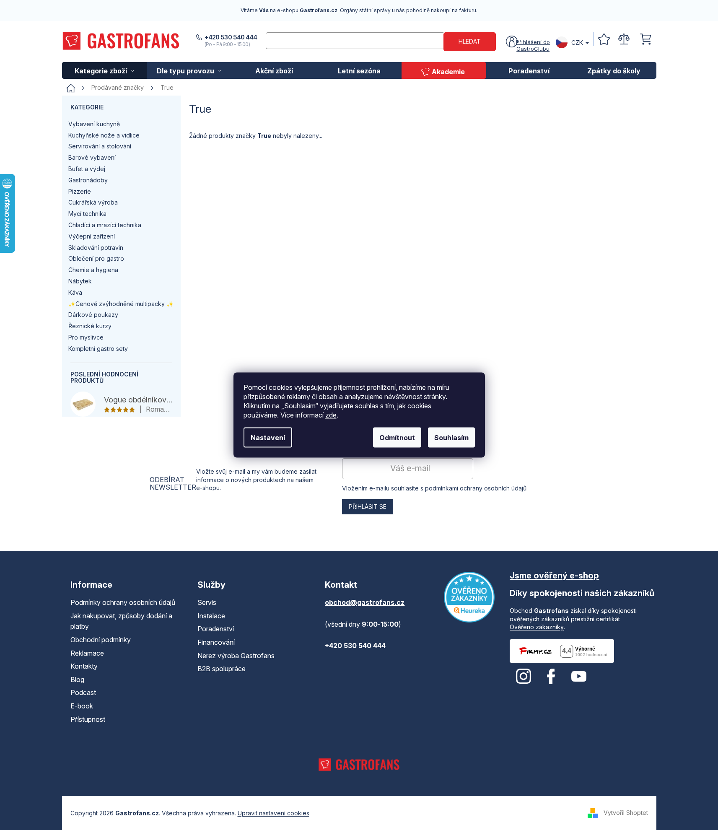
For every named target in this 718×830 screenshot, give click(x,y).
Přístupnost (87, 719)
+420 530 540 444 (231, 37)
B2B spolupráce (221, 668)
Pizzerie (79, 191)
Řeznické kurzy (89, 325)
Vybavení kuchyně (94, 123)
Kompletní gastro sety (98, 348)
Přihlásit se (367, 506)
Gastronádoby (88, 180)
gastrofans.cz (523, 676)
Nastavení (268, 437)
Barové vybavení (92, 157)
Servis (206, 602)
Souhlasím (451, 437)
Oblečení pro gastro (96, 258)
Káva (75, 292)
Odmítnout (397, 437)
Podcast (83, 692)
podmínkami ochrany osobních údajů (475, 488)
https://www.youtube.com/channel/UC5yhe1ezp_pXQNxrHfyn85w (578, 676)
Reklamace (87, 653)
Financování (216, 642)
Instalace (211, 616)
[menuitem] (104, 70)
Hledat (470, 41)
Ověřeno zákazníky (537, 626)
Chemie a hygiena (93, 269)
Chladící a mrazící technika (104, 224)
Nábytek (80, 281)
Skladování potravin (95, 247)
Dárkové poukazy (93, 314)
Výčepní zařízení (91, 236)
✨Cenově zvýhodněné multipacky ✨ (121, 303)
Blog (77, 679)
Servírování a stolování (99, 146)
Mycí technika (87, 213)
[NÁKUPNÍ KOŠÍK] (645, 39)
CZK (577, 42)
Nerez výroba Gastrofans (236, 655)
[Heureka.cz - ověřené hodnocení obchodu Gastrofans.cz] (469, 597)
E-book (81, 706)
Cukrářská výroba (93, 202)
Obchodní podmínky (100, 639)
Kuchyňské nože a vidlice (104, 135)
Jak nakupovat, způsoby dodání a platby (121, 621)
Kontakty (84, 666)
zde (331, 415)
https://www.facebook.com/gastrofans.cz (551, 676)
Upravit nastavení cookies (273, 813)
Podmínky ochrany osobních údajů (122, 602)
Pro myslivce (86, 337)
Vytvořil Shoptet (626, 812)
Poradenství (215, 629)
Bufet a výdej (86, 168)
